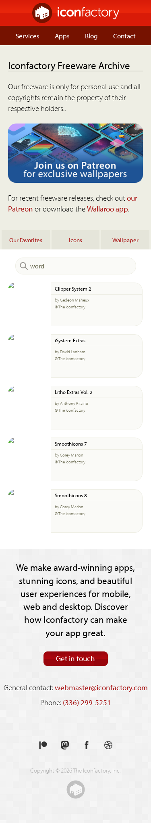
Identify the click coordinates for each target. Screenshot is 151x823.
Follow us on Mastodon (65, 745)
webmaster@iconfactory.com (101, 687)
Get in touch (75, 658)
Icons (75, 240)
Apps (62, 35)
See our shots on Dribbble (108, 745)
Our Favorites (25, 240)
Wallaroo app (107, 209)
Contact (124, 35)
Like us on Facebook (86, 745)
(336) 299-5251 (87, 702)
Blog (91, 35)
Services (27, 35)
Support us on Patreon (43, 745)
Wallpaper (125, 240)
